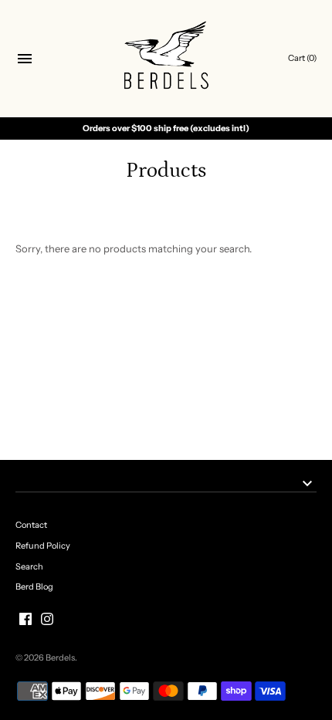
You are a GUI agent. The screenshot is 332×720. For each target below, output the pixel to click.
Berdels (60, 657)
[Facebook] (25, 619)
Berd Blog (34, 586)
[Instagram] (47, 619)
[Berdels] (166, 59)
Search (29, 566)
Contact (31, 524)
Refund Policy (42, 545)
